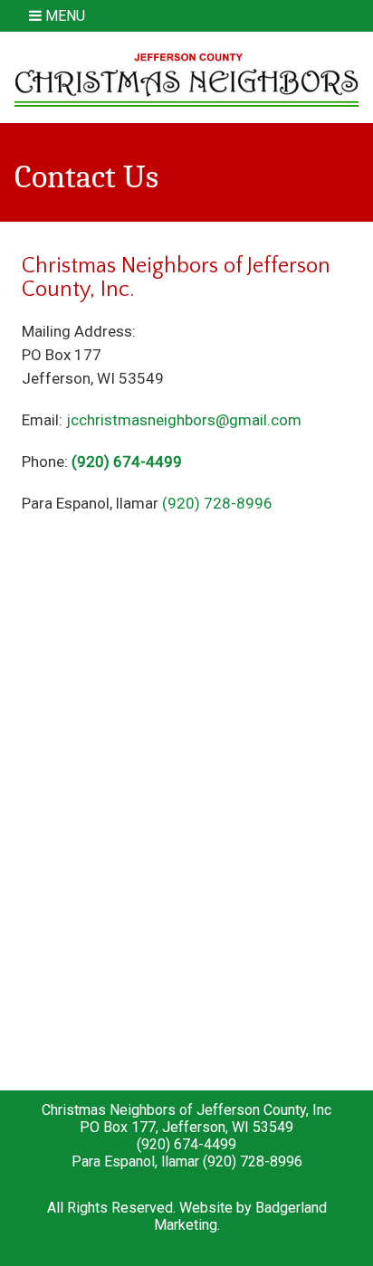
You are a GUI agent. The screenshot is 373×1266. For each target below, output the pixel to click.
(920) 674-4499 (127, 461)
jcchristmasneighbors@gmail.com (183, 420)
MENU (63, 15)
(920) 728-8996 (217, 503)
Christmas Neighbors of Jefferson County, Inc (186, 1109)
